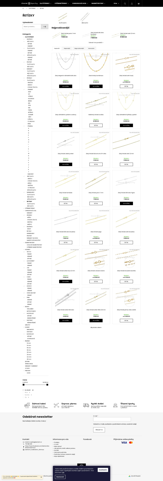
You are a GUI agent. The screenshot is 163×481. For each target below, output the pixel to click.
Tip (27, 397)
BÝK (29, 103)
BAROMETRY (30, 329)
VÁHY (29, 117)
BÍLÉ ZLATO (30, 41)
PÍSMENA (30, 126)
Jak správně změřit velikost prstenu (64, 448)
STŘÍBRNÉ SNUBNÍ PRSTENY (34, 247)
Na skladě (29, 390)
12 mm (29, 343)
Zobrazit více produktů (95, 42)
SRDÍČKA (30, 82)
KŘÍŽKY (30, 183)
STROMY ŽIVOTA (32, 87)
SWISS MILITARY (31, 293)
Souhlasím (103, 470)
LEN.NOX (29, 286)
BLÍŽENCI (30, 112)
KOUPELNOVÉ (31, 338)
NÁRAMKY (29, 69)
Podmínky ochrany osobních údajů (64, 454)
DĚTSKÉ (30, 44)
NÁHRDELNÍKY (30, 192)
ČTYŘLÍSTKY (31, 121)
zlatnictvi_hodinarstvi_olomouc (34, 449)
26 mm (29, 359)
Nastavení (60, 477)
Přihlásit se (99, 430)
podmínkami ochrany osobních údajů (124, 424)
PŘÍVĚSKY (29, 78)
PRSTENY (29, 62)
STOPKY (27, 368)
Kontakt (56, 450)
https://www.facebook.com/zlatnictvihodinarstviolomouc (37, 447)
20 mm (29, 352)
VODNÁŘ (30, 114)
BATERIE (27, 361)
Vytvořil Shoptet (135, 476)
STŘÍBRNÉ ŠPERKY (30, 208)
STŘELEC (30, 96)
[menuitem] (45, 3)
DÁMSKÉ (30, 46)
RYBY (29, 92)
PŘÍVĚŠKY (29, 215)
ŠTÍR (29, 105)
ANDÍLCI (30, 85)
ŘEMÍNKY (27, 341)
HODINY (27, 327)
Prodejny (56, 442)
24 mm (29, 357)
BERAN (30, 101)
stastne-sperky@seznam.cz (33, 442)
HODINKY (27, 249)
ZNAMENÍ (30, 89)
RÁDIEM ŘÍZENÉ (31, 318)
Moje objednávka (59, 456)
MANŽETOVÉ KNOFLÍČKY (34, 240)
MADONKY (31, 174)
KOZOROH (31, 98)
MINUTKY (27, 325)
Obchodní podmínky (60, 452)
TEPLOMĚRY (30, 309)
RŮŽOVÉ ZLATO (31, 55)
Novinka (28, 395)
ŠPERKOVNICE (29, 364)
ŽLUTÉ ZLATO (31, 48)
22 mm (29, 354)
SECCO (29, 252)
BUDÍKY (27, 307)
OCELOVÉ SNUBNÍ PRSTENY (34, 245)
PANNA (30, 110)
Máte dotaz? (58, 446)
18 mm (29, 350)
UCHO (28, 373)
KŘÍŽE (29, 124)
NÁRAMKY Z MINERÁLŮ (31, 366)
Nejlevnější (67, 48)
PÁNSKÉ (29, 254)
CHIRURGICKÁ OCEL (30, 210)
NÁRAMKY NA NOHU (32, 238)
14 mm (29, 345)
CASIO (29, 277)
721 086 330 (28, 444)
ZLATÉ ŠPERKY (29, 37)
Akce (27, 392)
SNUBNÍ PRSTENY (29, 242)
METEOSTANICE (31, 311)
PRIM (28, 297)
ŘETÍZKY (29, 201)
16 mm (29, 348)
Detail (126, 86)
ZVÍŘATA (30, 119)
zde (63, 472)
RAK (29, 108)
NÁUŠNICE (29, 39)
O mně (56, 444)
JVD (28, 268)
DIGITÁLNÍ (29, 320)
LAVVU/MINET (30, 261)
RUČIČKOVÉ (30, 313)
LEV (29, 94)
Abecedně (91, 48)
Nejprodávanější (79, 48)
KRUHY (29, 229)
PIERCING (27, 370)
